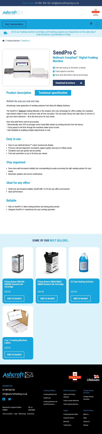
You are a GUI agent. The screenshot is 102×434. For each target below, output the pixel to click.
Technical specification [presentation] (53, 93)
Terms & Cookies (7, 414)
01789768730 (8, 390)
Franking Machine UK (50, 394)
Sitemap (85, 425)
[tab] (19, 93)
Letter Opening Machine (70, 404)
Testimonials (67, 425)
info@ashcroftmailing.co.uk (65, 3)
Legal (15, 414)
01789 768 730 (42, 3)
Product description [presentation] (18, 93)
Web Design (22, 414)
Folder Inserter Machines (71, 400)
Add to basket (14, 298)
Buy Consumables (14, 24)
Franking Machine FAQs (70, 414)
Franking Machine (13, 40)
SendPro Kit (47, 398)
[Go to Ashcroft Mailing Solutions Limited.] (3, 41)
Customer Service (68, 418)
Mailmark (22, 111)
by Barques (30, 414)
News (85, 418)
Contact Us (86, 421)
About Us (86, 414)
